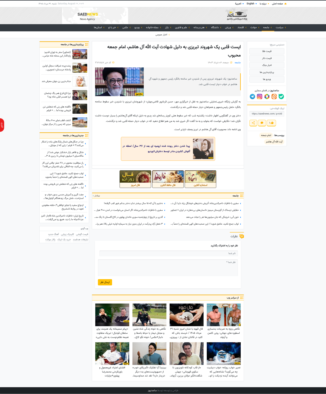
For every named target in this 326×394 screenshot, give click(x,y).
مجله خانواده (152, 27)
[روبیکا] (267, 96)
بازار (167, 27)
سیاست (280, 27)
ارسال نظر (105, 282)
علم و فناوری (181, 27)
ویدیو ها (267, 79)
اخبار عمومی (161, 35)
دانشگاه (215, 27)
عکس (125, 27)
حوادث (253, 27)
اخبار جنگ (267, 65)
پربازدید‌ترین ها (267, 72)
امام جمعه (266, 135)
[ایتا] (274, 96)
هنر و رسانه (199, 27)
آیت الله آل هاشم (274, 142)
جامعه (266, 27)
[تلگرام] (252, 96)
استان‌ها (98, 27)
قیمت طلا (266, 51)
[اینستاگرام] (259, 96)
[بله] (281, 96)
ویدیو (137, 27)
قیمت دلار (267, 58)
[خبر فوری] (2, 125)
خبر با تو (112, 27)
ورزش (228, 27)
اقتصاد (241, 27)
